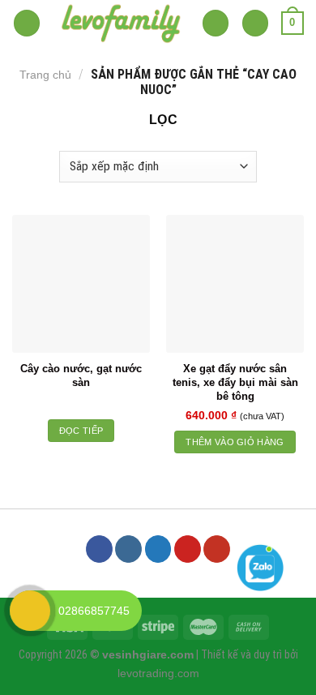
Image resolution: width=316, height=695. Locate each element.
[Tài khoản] (255, 23)
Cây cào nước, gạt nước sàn (81, 375)
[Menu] (27, 23)
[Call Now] (30, 610)
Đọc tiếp (81, 430)
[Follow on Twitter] (158, 549)
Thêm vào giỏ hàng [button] (235, 442)
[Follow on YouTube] (216, 549)
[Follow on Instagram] (128, 549)
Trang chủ (45, 74)
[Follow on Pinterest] (187, 549)
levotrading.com (158, 673)
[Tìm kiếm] (215, 23)
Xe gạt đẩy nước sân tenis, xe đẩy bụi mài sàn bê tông (235, 382)
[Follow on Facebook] (99, 549)
